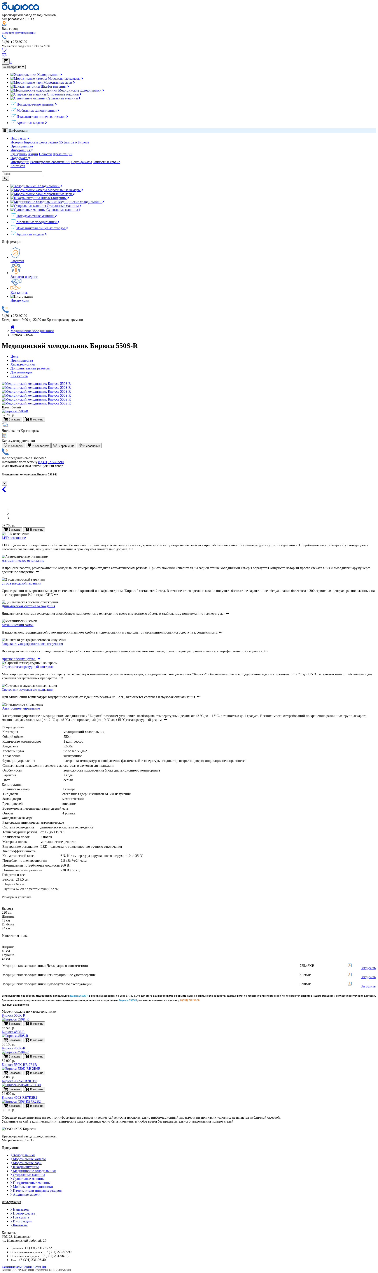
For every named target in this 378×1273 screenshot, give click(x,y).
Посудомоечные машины (35, 104)
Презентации (62, 154)
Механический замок (17, 625)
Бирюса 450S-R (13, 1032)
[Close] (4, 483)
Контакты (17, 166)
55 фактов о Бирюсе (74, 142)
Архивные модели (30, 123)
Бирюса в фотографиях (41, 142)
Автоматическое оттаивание (23, 560)
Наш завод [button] (18, 138)
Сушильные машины (62, 98)
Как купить (19, 292)
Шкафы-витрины (53, 86)
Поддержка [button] (19, 158)
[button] (19, 32)
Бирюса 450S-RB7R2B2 (19, 1097)
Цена (14, 356)
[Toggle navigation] (5, 130)
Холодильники (48, 74)
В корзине (36, 529)
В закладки (15, 446)
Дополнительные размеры (30, 368)
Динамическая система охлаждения (28, 606)
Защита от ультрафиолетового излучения (32, 644)
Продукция (14, 67)
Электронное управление (21, 708)
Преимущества (21, 146)
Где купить (18, 154)
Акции (33, 154)
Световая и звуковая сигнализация (27, 689)
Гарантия (17, 261)
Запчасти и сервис (106, 162)
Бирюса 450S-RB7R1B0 (19, 1081)
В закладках (40, 446)
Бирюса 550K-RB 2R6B (19, 1064)
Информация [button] (20, 150)
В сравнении (91, 446)
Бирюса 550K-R (13, 1015)
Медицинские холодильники (79, 90)
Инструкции (19, 162)
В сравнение (65, 446)
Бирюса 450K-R (13, 1048)
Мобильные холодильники (37, 110)
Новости (45, 154)
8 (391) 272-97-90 (51, 462)
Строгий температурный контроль (27, 667)
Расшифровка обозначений (50, 162)
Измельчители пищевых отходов (41, 116)
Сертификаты (81, 162)
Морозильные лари (58, 82)
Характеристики (22, 364)
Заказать (14, 529)
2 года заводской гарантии (21, 583)
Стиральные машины (63, 94)
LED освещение (14, 538)
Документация (21, 372)
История (16, 142)
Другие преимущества (19, 659)
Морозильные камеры (64, 78)
